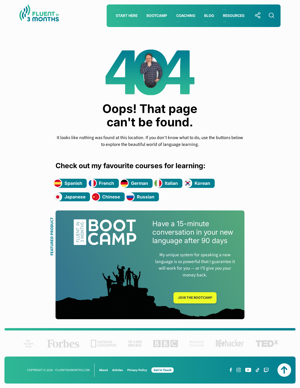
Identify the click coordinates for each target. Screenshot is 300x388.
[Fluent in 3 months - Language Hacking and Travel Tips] (39, 13)
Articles (117, 370)
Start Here (127, 15)
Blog (209, 15)
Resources (233, 15)
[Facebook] (231, 370)
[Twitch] (266, 370)
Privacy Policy (137, 370)
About (103, 370)
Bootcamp (156, 15)
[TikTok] (257, 370)
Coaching (185, 15)
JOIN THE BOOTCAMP (195, 297)
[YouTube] (248, 370)
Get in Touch (163, 370)
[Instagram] (238, 370)
